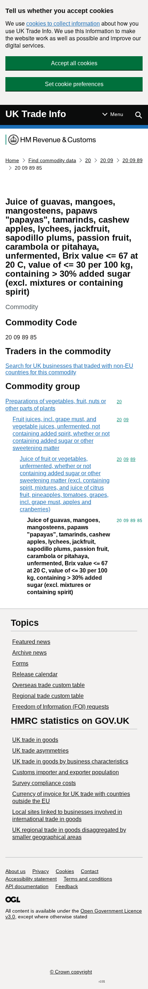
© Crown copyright (71, 972)
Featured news (31, 642)
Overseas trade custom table (48, 685)
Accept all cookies (74, 63)
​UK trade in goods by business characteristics (70, 761)
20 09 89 (132, 160)
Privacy (40, 871)
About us (15, 871)
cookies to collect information (63, 24)
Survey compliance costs (44, 783)
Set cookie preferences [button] (74, 84)
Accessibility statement (31, 879)
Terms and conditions (88, 879)
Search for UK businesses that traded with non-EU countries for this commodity (69, 369)
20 (88, 160)
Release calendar (34, 674)
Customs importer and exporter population (65, 772)
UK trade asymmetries (40, 751)
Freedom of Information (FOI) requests (60, 707)
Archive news (29, 653)
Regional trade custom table (48, 696)
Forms (20, 663)
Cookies (65, 871)
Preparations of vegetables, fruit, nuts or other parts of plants (55, 404)
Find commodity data (52, 160)
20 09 (106, 160)
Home (12, 160)
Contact (89, 871)
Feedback (66, 886)
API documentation (26, 886)
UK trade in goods (35, 740)
